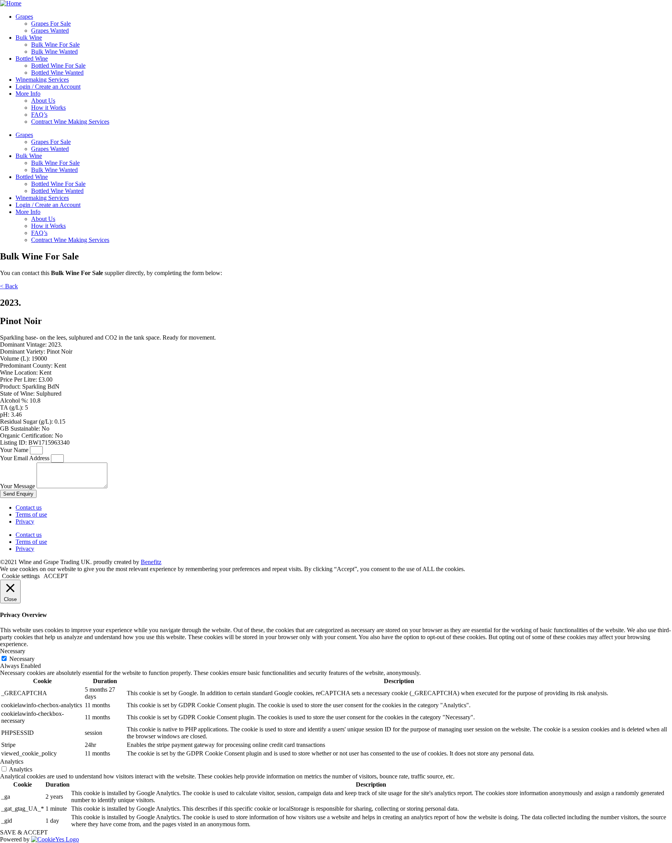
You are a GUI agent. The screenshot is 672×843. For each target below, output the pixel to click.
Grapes (24, 16)
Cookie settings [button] (21, 576)
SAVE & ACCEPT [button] (24, 832)
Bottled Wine (32, 58)
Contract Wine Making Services (70, 121)
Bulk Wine (29, 37)
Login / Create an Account (48, 86)
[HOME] (10, 3)
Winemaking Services (42, 79)
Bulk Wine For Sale (55, 44)
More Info (28, 93)
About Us (43, 100)
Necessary (22, 658)
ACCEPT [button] (56, 576)
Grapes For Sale (51, 23)
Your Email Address (25, 458)
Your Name (15, 450)
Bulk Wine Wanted (54, 51)
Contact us (29, 507)
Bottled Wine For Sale (58, 65)
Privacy (25, 521)
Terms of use (31, 514)
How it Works (48, 107)
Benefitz (151, 562)
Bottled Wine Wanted (57, 72)
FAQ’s (39, 114)
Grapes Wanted (50, 30)
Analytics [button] (11, 761)
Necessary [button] (12, 651)
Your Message (18, 486)
